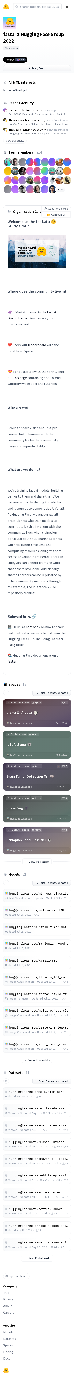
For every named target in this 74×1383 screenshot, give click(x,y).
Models (8, 1332)
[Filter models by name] (6, 882)
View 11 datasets (39, 1258)
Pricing (8, 1352)
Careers (8, 1312)
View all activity (15, 140)
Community (58, 214)
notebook (33, 627)
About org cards (58, 208)
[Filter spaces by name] (6, 692)
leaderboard (37, 345)
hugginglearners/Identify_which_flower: (39, 123)
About (7, 1306)
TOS (6, 1293)
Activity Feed (37, 68)
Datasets (9, 1339)
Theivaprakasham (19, 120)
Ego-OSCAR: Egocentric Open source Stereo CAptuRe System (39, 114)
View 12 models (39, 1060)
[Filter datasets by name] (6, 1081)
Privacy (8, 1299)
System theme (18, 1276)
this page (20, 377)
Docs (6, 1358)
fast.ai (12, 661)
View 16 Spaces (39, 862)
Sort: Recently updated (53, 693)
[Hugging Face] (6, 1370)
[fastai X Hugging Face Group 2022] (9, 23)
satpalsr (14, 110)
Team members (25, 152)
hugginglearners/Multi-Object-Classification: (39, 133)
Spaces (8, 1345)
